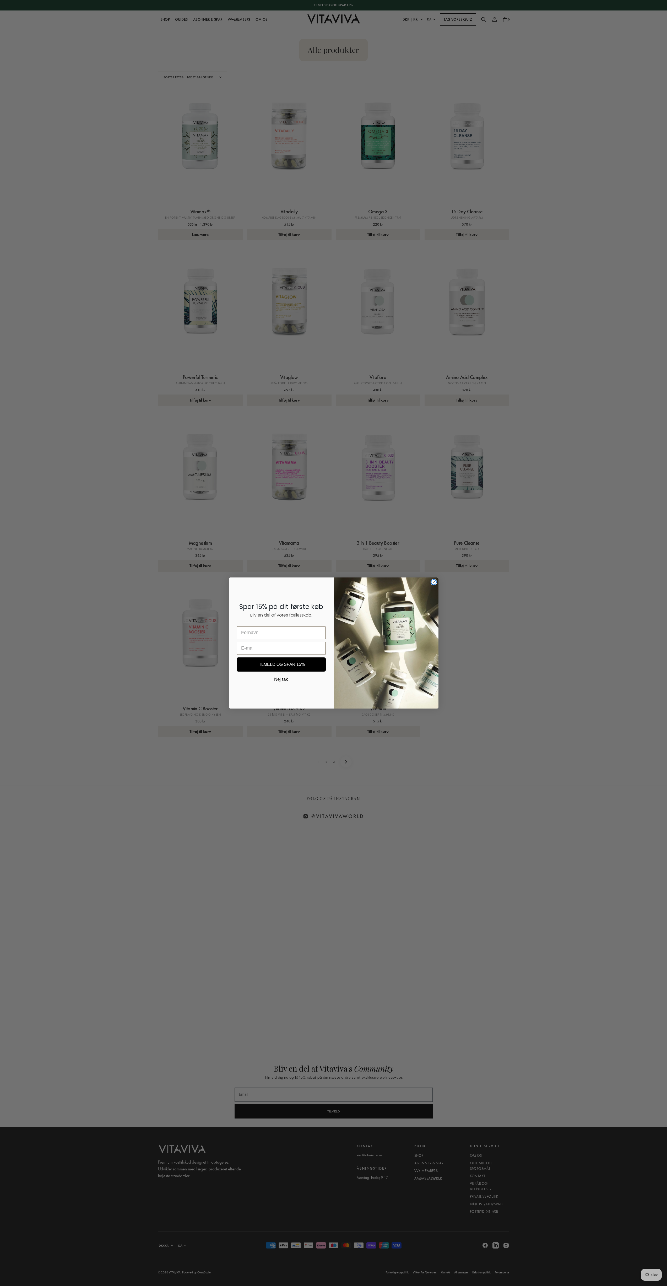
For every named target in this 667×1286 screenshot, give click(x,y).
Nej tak (281, 679)
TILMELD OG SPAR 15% (281, 664)
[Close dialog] (433, 582)
